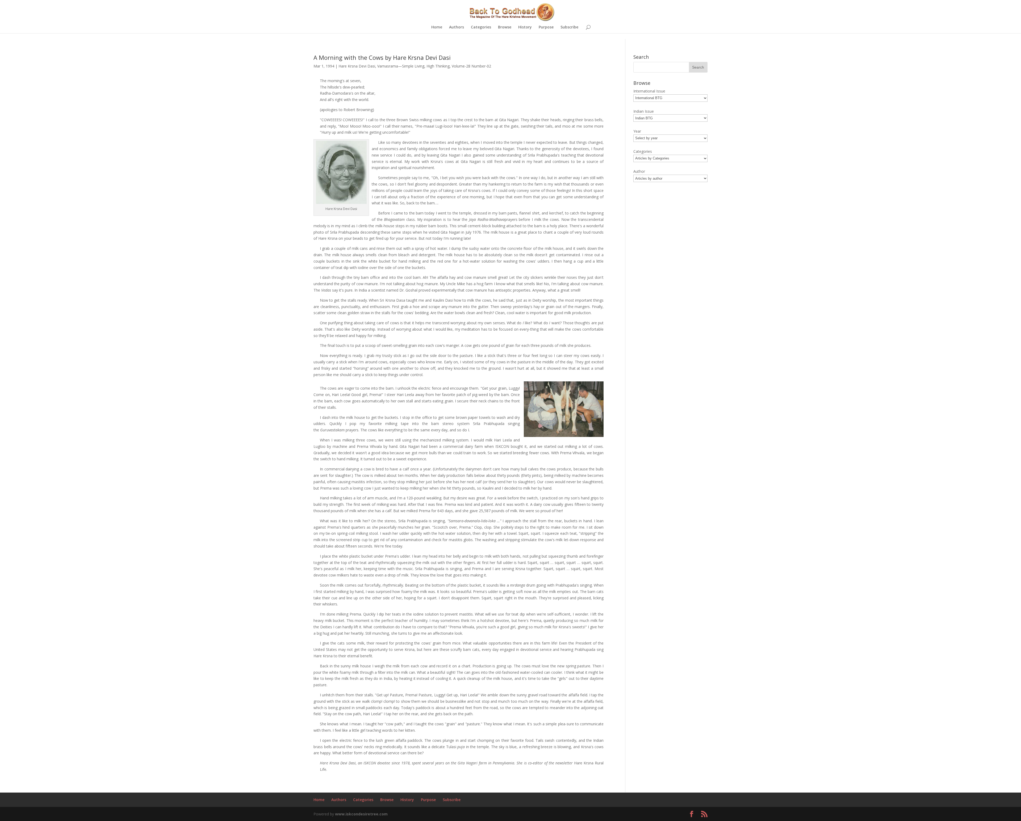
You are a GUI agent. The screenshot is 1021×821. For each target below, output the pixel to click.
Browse (504, 27)
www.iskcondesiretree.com (361, 813)
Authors (456, 27)
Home (436, 27)
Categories (481, 27)
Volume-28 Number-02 (471, 66)
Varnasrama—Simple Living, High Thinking (413, 66)
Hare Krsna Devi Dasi (356, 66)
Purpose (546, 27)
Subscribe (569, 27)
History (525, 27)
